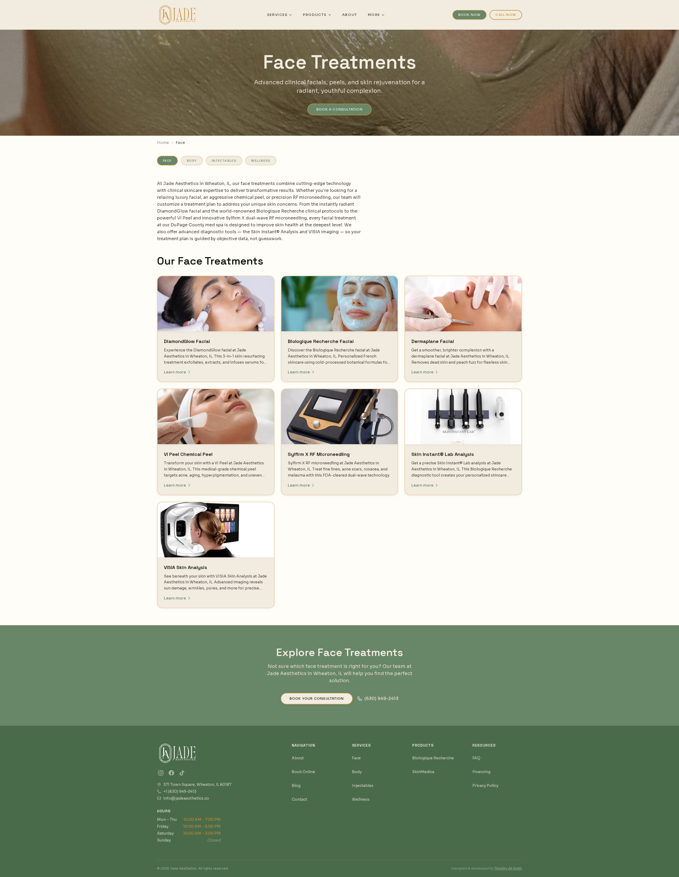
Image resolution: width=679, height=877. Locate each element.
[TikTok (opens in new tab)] (182, 773)
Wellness (261, 160)
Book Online (303, 771)
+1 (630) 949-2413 (180, 791)
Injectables (224, 160)
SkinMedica (423, 771)
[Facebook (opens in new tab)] (171, 773)
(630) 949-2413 (381, 698)
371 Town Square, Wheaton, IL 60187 (197, 784)
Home (163, 142)
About (349, 14)
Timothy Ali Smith (508, 868)
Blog (296, 785)
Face (167, 160)
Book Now (469, 15)
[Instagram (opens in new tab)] (160, 773)
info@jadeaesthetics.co (186, 798)
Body (192, 160)
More (374, 14)
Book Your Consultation (317, 698)
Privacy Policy (485, 785)
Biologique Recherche (433, 758)
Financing (481, 771)
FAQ (476, 758)
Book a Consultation (339, 109)
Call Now (505, 15)
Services (277, 14)
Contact (299, 799)
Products (315, 14)
